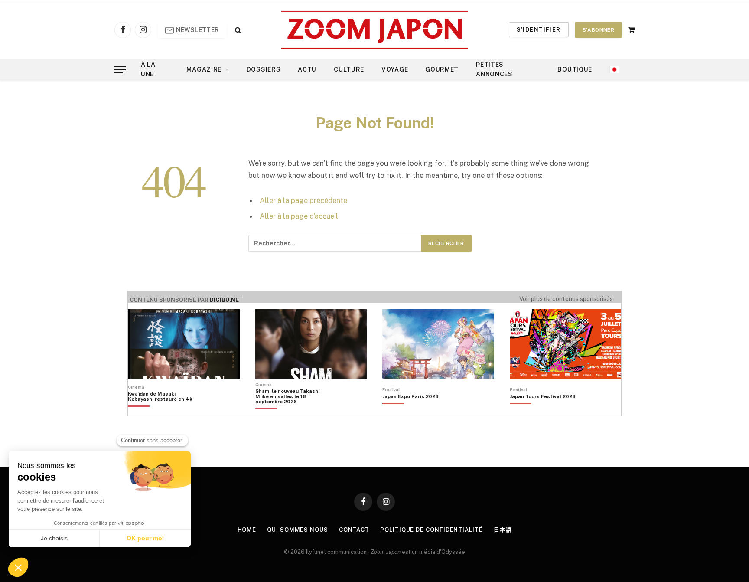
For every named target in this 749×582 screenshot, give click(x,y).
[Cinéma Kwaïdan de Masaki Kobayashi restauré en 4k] (164, 411)
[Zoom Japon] (374, 29)
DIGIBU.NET (226, 300)
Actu (307, 69)
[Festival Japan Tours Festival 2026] (543, 411)
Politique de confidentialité (431, 529)
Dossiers (264, 69)
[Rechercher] (237, 29)
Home (247, 529)
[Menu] (120, 69)
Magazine (203, 69)
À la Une (148, 69)
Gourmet (442, 69)
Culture (349, 69)
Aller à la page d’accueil (299, 216)
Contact (354, 529)
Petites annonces (494, 69)
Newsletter (197, 29)
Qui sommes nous (297, 529)
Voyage (394, 69)
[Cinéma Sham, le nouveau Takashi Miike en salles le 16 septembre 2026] (292, 411)
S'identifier (539, 29)
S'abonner (598, 30)
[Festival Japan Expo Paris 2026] (410, 411)
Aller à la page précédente (303, 200)
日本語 (503, 529)
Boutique (574, 69)
